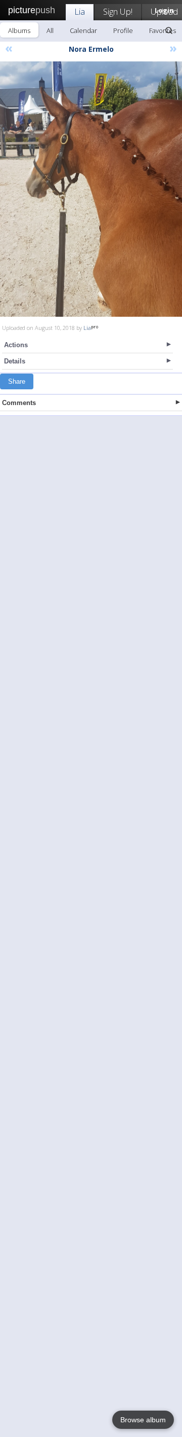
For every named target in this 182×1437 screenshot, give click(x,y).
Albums (19, 30)
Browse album (143, 1420)
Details (14, 361)
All (50, 30)
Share (16, 381)
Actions (16, 345)
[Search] (169, 30)
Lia (79, 11)
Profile (123, 30)
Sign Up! (117, 11)
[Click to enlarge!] (91, 189)
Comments (19, 403)
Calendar (83, 30)
